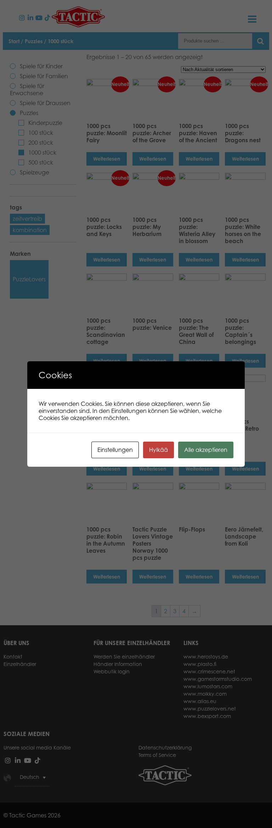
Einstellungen (115, 449)
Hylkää (158, 449)
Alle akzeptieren (205, 449)
